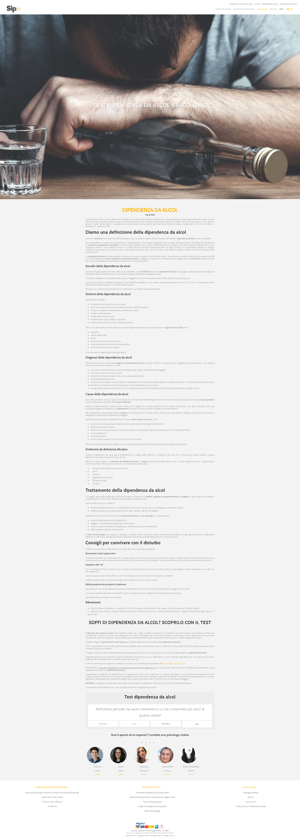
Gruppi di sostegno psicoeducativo (152, 806)
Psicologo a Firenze (168, 836)
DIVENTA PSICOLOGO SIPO (288, 4)
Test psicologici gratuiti (152, 801)
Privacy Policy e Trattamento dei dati (251, 806)
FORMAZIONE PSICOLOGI (270, 4)
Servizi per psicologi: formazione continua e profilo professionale (52, 792)
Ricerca (251, 797)
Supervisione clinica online (52, 797)
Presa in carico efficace (52, 801)
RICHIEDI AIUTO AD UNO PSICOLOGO (241, 4)
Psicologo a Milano (143, 836)
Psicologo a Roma (131, 836)
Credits (166, 830)
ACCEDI (257, 4)
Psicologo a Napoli (155, 836)
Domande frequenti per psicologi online (152, 792)
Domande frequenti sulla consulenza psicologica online (152, 797)
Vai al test (150, 214)
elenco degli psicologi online (173, 663)
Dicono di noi (250, 801)
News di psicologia (152, 811)
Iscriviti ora (52, 806)
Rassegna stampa (250, 792)
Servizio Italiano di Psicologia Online (146, 830)
